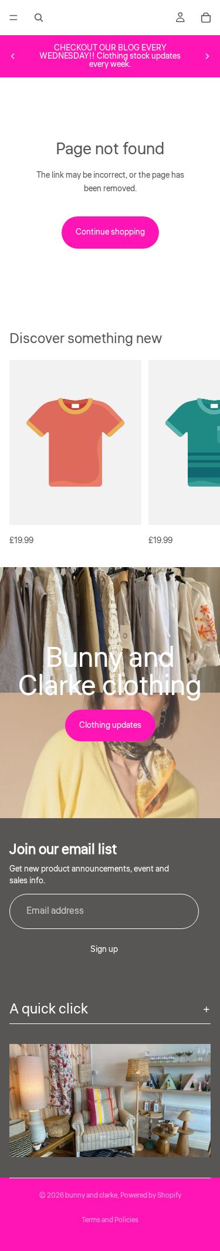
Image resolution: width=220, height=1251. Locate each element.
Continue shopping (110, 232)
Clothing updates (110, 725)
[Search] (39, 17)
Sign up (104, 949)
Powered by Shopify (150, 1196)
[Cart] (206, 17)
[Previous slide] (13, 56)
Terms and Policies (110, 1220)
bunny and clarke (91, 1196)
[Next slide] (207, 56)
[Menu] (13, 17)
